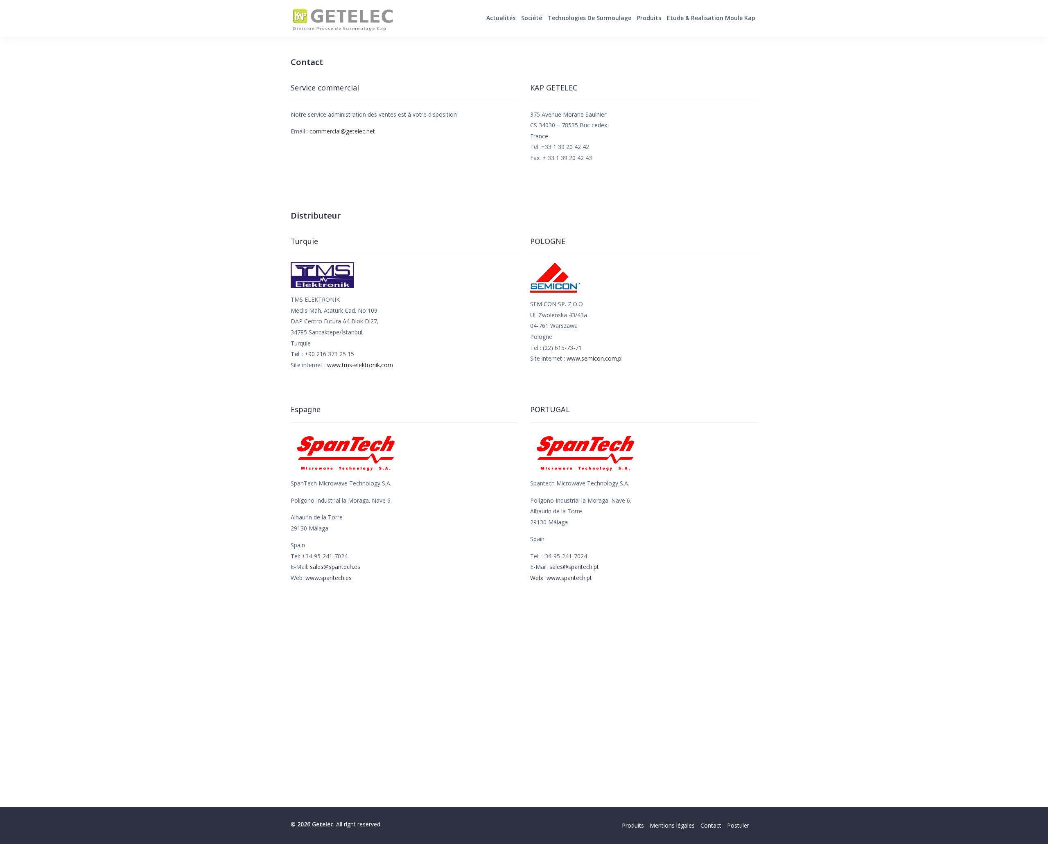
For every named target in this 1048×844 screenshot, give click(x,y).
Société (531, 18)
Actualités (500, 18)
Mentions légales (672, 825)
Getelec (342, 18)
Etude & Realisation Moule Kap (711, 18)
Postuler (738, 825)
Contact (710, 825)
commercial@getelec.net (342, 131)
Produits (649, 18)
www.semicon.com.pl (595, 358)
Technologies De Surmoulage (589, 18)
